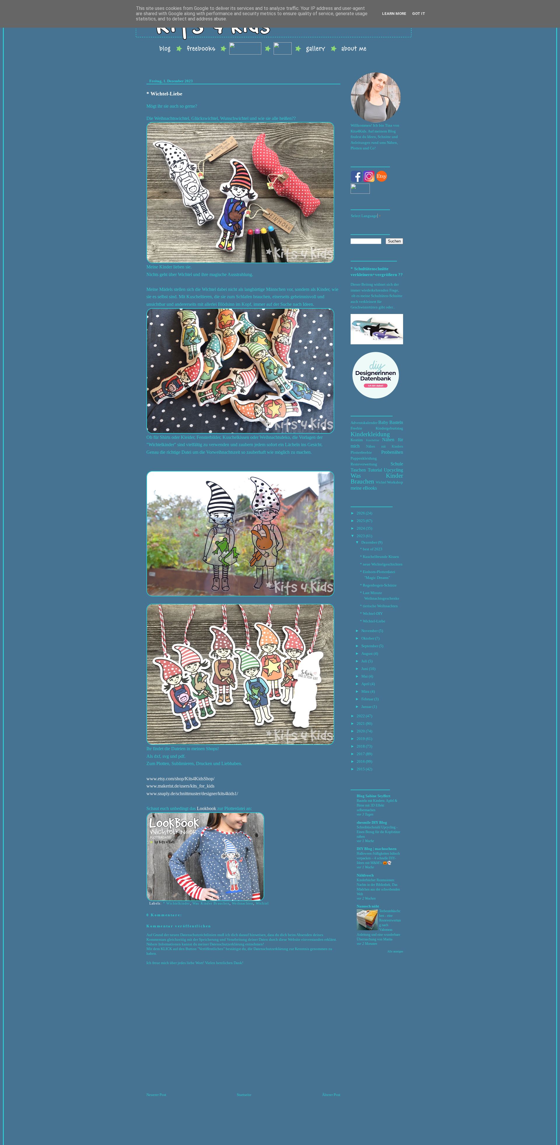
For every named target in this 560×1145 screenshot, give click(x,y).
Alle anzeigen (395, 951)
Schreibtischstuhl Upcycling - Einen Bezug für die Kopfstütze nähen (378, 832)
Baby (383, 422)
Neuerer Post (156, 1094)
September (369, 646)
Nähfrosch (365, 875)
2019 (361, 738)
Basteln (396, 422)
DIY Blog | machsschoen (376, 848)
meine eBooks (364, 488)
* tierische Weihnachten (379, 606)
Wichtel (262, 903)
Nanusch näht (368, 906)
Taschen (358, 469)
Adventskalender (364, 422)
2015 (361, 769)
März (365, 691)
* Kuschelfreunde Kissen (379, 556)
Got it (418, 13)
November (369, 631)
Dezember (369, 542)
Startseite (244, 1094)
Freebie (356, 428)
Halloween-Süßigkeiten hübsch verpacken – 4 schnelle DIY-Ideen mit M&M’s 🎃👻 (378, 858)
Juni (364, 668)
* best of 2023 (371, 549)
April (365, 684)
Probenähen (392, 452)
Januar (366, 706)
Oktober (367, 638)
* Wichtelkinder (176, 903)
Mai (364, 676)
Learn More (394, 13)
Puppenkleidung (364, 458)
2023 (361, 536)
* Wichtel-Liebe (164, 94)
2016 (361, 761)
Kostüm (357, 440)
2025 (361, 521)
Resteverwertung (364, 464)
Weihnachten (242, 903)
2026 (361, 513)
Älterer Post (331, 1094)
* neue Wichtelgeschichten (381, 564)
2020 (361, 731)
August (367, 653)
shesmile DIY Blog (372, 822)
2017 (361, 754)
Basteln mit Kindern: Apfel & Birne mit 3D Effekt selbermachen (377, 805)
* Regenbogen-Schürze (378, 585)
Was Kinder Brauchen (211, 903)
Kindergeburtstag (389, 428)
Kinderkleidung (370, 434)
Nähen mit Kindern (384, 446)
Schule (397, 463)
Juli (364, 661)
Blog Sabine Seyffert (373, 796)
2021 (361, 723)
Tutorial (375, 469)
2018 (361, 746)
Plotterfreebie (361, 452)
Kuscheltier (372, 440)
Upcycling (393, 469)
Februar (367, 699)
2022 (361, 716)
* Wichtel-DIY (371, 613)
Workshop (395, 482)
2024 (361, 528)
